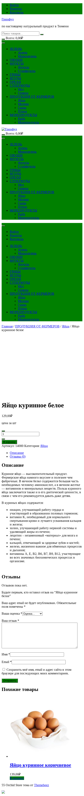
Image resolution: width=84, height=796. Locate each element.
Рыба (21, 118)
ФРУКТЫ (17, 63)
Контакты (16, 12)
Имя (6, 654)
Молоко (23, 104)
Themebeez (41, 785)
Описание (17, 453)
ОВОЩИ (16, 60)
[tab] (46, 453)
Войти (14, 5)
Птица (22, 111)
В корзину (9, 441)
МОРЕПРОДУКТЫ (23, 115)
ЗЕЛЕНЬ (16, 49)
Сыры (22, 107)
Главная (7, 326)
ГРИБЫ (15, 74)
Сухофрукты (26, 71)
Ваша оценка (12, 613)
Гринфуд (8, 19)
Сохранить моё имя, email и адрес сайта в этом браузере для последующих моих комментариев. (36, 671)
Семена (23, 93)
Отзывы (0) (17, 456)
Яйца (21, 100)
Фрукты (23, 67)
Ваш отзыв (10, 620)
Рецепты (16, 8)
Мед (21, 89)
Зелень (22, 52)
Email (7, 662)
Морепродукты (28, 122)
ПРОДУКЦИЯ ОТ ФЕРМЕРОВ (32, 96)
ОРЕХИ (15, 82)
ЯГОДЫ (15, 78)
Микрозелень (27, 56)
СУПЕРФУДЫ (20, 85)
